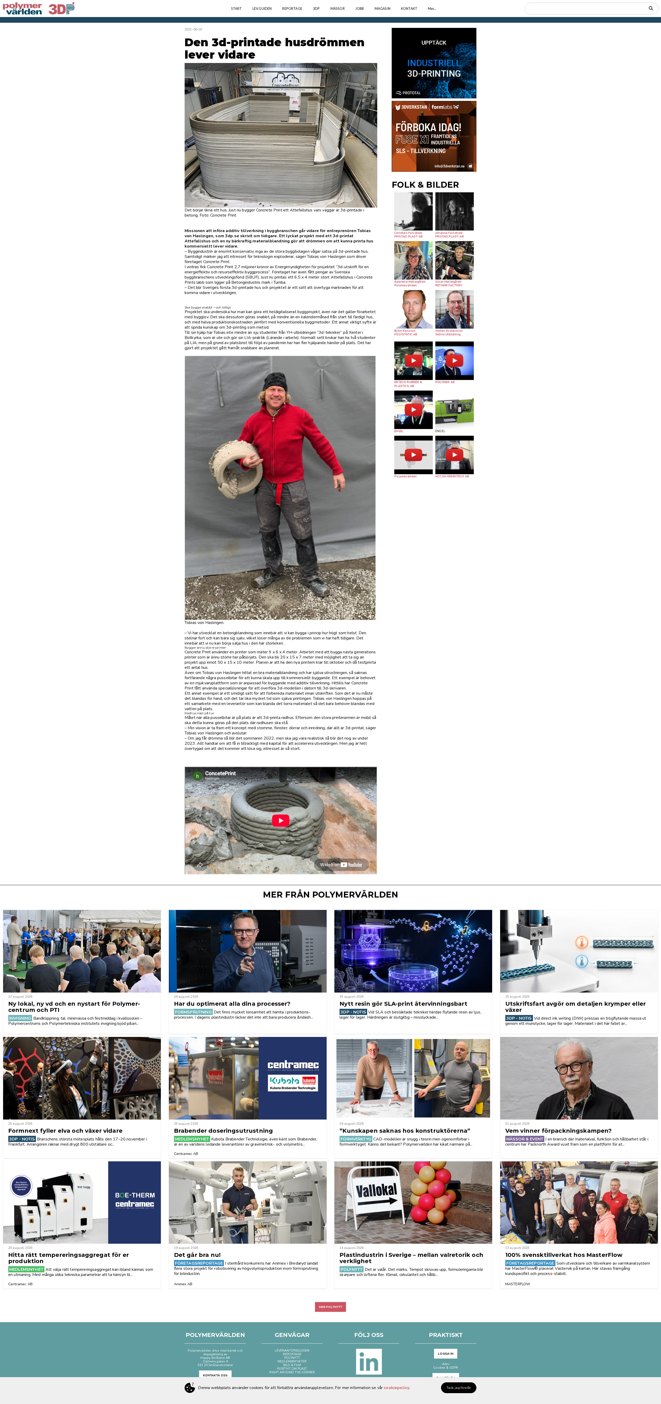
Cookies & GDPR (445, 1368)
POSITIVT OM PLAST (292, 1369)
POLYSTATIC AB (405, 334)
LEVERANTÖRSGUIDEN (292, 1351)
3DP (316, 8)
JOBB (359, 8)
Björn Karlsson (404, 331)
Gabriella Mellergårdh (409, 282)
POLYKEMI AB (445, 382)
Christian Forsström (408, 233)
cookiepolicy (396, 1388)
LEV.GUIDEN (262, 8)
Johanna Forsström (448, 233)
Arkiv (446, 1364)
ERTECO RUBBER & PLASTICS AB (408, 384)
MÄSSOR (337, 8)
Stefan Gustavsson (449, 331)
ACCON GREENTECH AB (452, 476)
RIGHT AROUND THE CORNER (292, 1372)
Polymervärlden (405, 285)
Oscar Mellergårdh (448, 282)
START (236, 8)
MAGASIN (382, 8)
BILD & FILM (292, 1365)
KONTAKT (409, 8)
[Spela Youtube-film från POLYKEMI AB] (454, 361)
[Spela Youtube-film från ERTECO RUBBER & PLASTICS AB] (413, 361)
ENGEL (398, 431)
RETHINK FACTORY (448, 285)
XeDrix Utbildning (448, 334)
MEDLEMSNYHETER (292, 1361)
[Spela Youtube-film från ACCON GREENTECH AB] (454, 455)
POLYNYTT (292, 1358)
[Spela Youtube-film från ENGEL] (413, 410)
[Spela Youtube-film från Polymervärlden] (413, 455)
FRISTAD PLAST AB (408, 237)
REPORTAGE (292, 8)
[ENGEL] (454, 410)
